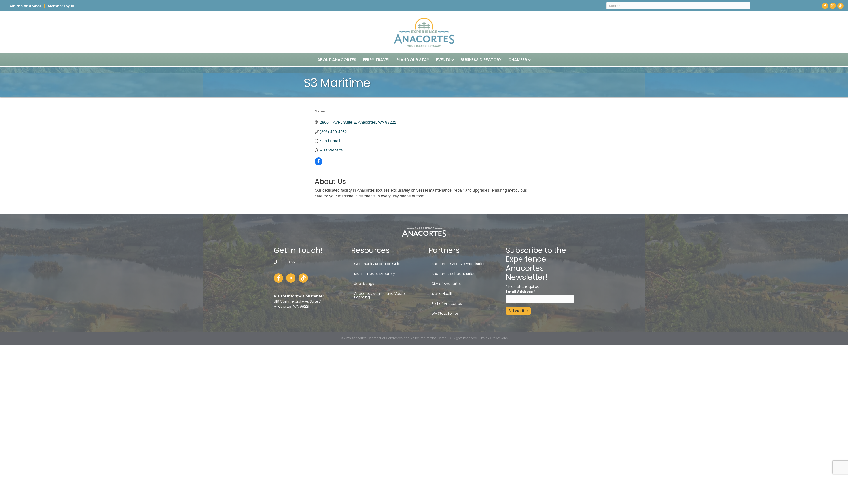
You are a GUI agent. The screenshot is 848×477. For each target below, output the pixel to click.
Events (443, 59)
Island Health (443, 293)
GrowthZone (499, 338)
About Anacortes (336, 59)
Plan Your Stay (412, 59)
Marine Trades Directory (374, 273)
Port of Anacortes (447, 303)
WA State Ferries (445, 313)
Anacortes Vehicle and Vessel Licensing (379, 295)
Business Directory (481, 59)
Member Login (61, 6)
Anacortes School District (453, 273)
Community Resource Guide (378, 263)
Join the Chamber (24, 6)
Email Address (520, 291)
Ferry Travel (376, 59)
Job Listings (364, 283)
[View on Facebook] (318, 164)
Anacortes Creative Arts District (458, 263)
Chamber (517, 59)
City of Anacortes (447, 283)
